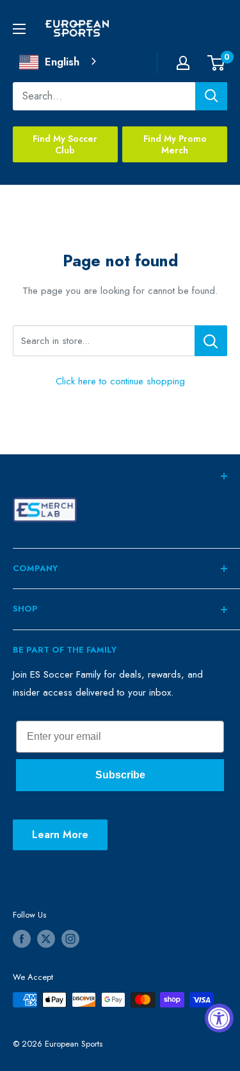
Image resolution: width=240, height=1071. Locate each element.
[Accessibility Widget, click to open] (219, 1018)
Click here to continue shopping (120, 381)
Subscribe (120, 774)
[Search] (211, 96)
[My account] (183, 63)
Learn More (60, 834)
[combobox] (59, 62)
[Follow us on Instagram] (70, 939)
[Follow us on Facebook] (22, 939)
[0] (217, 63)
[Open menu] (19, 29)
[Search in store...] (211, 340)
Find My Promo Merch (175, 144)
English (62, 61)
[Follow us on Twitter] (46, 939)
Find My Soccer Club (65, 144)
